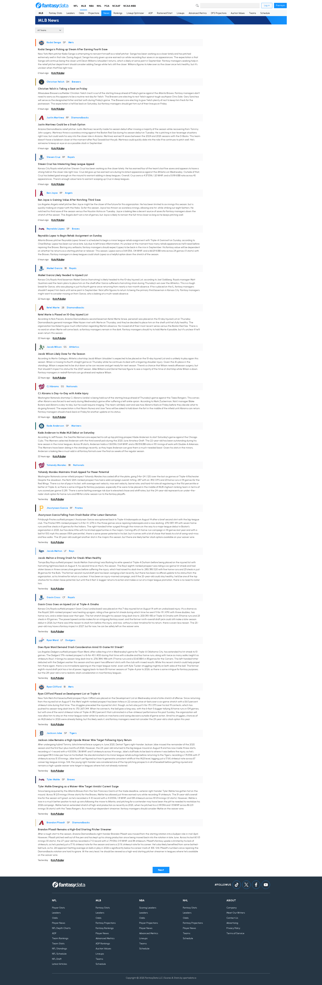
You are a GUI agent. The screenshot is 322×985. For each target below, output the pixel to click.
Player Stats (58, 907)
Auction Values (238, 13)
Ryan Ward (53, 640)
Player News (58, 923)
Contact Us (232, 918)
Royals (71, 157)
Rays (71, 551)
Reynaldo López (56, 228)
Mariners (76, 425)
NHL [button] (99, 6)
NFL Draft (57, 959)
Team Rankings (60, 938)
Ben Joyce (52, 193)
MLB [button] (83, 6)
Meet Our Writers (235, 912)
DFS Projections (218, 13)
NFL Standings (59, 948)
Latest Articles (59, 964)
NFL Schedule (59, 953)
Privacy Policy (233, 928)
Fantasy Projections (106, 923)
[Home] (52, 5)
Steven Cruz (53, 157)
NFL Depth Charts (61, 928)
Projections (93, 13)
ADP (150, 13)
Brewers (76, 81)
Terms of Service (235, 933)
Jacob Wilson (54, 347)
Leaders (70, 13)
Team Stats (58, 943)
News (106, 13)
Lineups (180, 13)
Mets (71, 42)
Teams (252, 13)
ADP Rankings (103, 943)
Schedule (265, 13)
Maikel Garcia (54, 268)
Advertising (232, 923)
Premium (280, 5)
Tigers (73, 733)
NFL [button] (76, 6)
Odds (81, 13)
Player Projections (148, 923)
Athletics (74, 347)
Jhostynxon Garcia (57, 508)
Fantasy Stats (55, 13)
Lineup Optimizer (135, 13)
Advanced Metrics (198, 13)
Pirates (79, 508)
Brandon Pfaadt (56, 822)
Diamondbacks (80, 117)
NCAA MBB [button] (129, 6)
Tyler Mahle (53, 779)
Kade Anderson (55, 425)
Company (231, 907)
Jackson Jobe (54, 733)
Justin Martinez (55, 117)
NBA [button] (91, 6)
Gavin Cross (53, 597)
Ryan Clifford (54, 686)
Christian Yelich (55, 81)
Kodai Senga (54, 42)
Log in (267, 5)
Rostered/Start (164, 13)
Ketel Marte (53, 307)
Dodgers (70, 640)
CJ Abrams (53, 386)
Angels (69, 193)
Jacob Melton (54, 551)
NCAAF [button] (116, 6)
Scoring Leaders (147, 907)
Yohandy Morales (56, 465)
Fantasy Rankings (105, 928)
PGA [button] (106, 6)
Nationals (71, 386)
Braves (76, 228)
